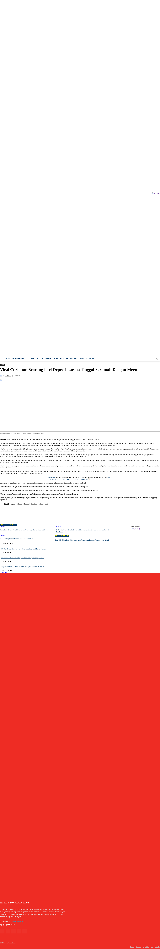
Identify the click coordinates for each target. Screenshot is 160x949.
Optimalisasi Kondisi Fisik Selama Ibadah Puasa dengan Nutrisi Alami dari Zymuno (24, 530)
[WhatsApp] (19, 513)
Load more (4, 572)
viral (46, 504)
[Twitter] (155, 27)
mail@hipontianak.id (18, 921)
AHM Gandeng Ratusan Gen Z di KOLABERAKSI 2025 (16, 538)
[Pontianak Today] (24, 193)
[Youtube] (158, 27)
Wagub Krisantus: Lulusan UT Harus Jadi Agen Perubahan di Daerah (22, 567)
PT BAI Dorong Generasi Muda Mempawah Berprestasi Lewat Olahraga (23, 549)
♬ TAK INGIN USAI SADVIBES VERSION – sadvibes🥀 (68, 479)
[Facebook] (146, 27)
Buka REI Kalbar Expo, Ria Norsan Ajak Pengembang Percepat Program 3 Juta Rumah (82, 540)
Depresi (13, 504)
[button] (157, 358)
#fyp (109, 477)
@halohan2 (51, 477)
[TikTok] (153, 27)
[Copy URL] (27, 513)
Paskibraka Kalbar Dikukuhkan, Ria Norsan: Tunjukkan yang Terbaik (22, 558)
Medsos (20, 504)
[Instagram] (149, 27)
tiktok (41, 504)
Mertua (26, 504)
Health (2, 364)
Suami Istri (34, 504)
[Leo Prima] (1, 376)
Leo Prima (8, 376)
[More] (35, 513)
